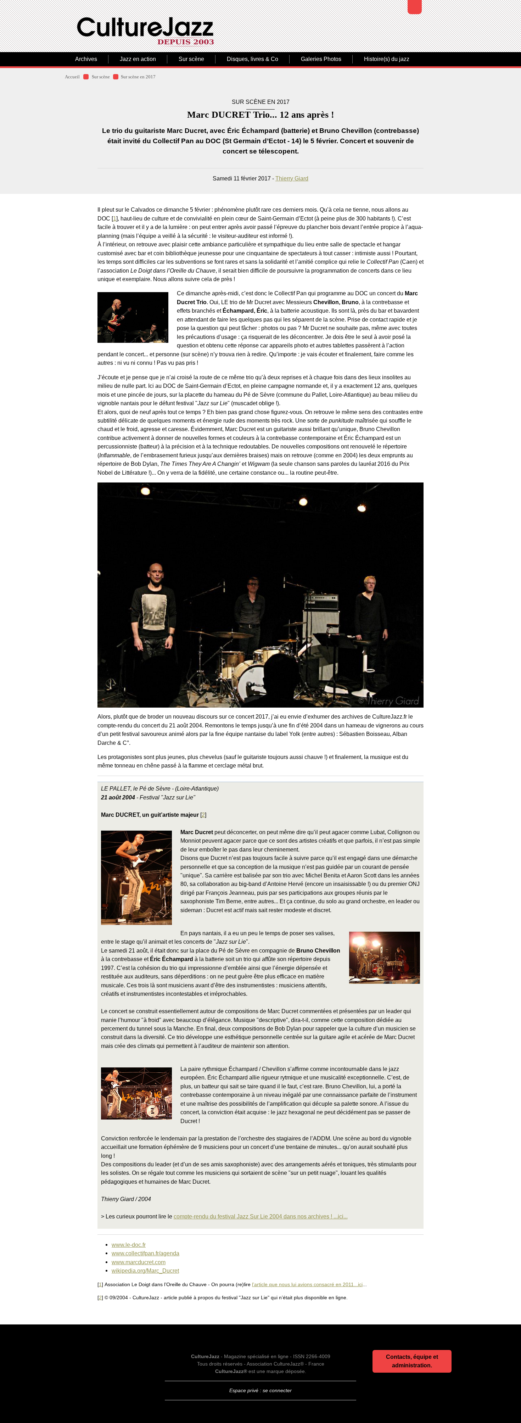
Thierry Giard (291, 178)
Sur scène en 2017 (138, 76)
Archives (86, 59)
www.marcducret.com (139, 1262)
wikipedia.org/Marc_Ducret (145, 1270)
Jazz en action (138, 59)
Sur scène (191, 59)
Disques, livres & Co (252, 59)
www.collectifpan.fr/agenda (145, 1253)
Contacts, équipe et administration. (412, 1361)
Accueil (72, 76)
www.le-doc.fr (129, 1244)
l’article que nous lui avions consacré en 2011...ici (307, 1284)
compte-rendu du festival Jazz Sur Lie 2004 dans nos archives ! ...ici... (261, 1216)
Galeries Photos (321, 59)
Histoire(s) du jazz (386, 59)
